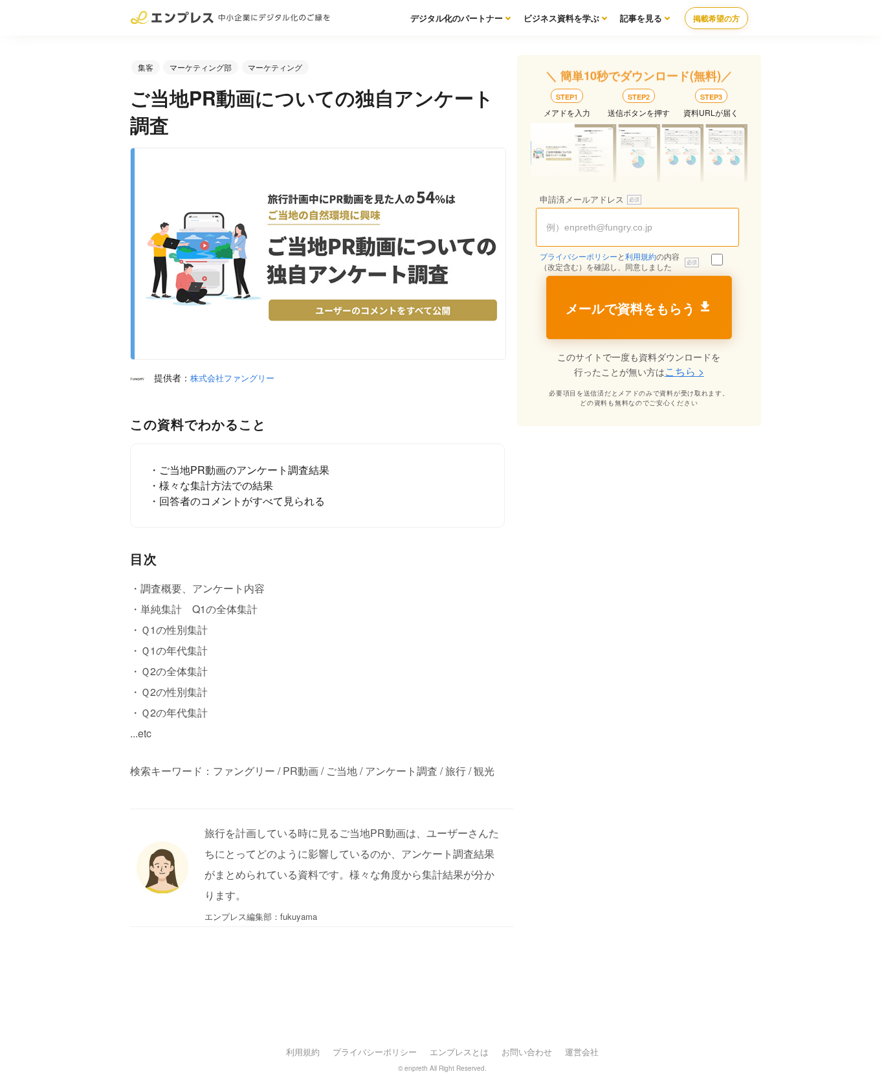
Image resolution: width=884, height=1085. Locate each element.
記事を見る (641, 18)
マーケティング (275, 67)
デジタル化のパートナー (456, 18)
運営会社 (582, 1052)
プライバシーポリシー (578, 257)
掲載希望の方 (716, 18)
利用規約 (640, 257)
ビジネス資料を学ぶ (561, 18)
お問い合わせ (527, 1052)
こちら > (684, 371)
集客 (145, 67)
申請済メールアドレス (582, 200)
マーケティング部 (201, 67)
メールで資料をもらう (630, 309)
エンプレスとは (459, 1052)
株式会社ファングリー (232, 378)
